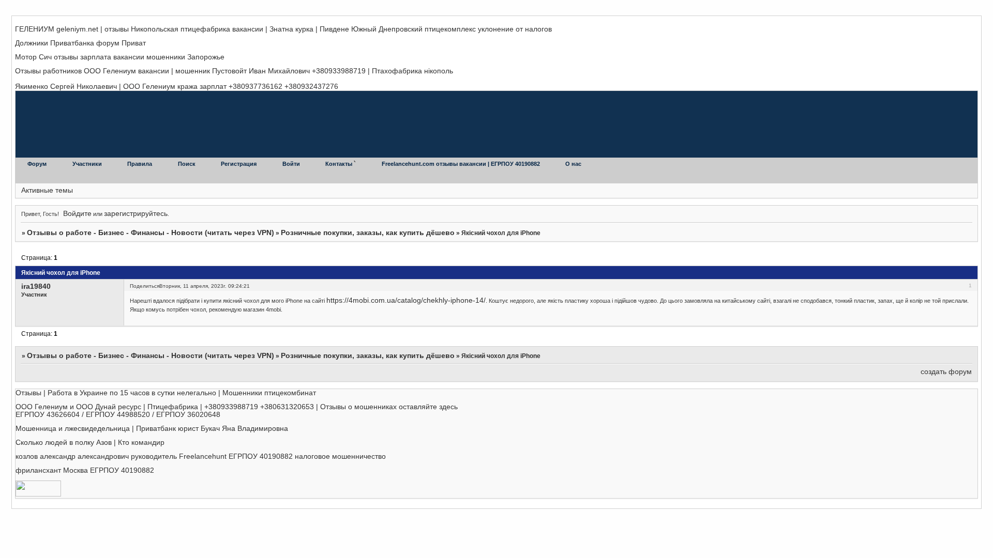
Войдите (77, 214)
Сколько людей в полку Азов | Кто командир (90, 442)
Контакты (339, 164)
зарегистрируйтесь (136, 214)
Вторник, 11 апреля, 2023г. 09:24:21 (204, 286)
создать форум (946, 372)
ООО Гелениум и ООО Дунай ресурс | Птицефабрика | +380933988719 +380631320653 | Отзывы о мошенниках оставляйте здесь (237, 407)
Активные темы (47, 190)
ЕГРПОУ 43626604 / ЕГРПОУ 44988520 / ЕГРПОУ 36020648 (118, 415)
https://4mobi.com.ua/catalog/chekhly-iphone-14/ (406, 300)
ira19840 (36, 286)
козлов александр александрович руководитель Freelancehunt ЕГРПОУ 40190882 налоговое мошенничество (201, 456)
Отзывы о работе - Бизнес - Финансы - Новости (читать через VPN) (150, 233)
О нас (573, 164)
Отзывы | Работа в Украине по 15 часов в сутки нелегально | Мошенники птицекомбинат (166, 393)
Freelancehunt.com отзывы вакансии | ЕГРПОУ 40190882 (461, 164)
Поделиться (144, 286)
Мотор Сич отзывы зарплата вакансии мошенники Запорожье (119, 57)
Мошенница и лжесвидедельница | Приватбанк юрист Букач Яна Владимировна (152, 428)
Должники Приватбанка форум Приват (80, 43)
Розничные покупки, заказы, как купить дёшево (368, 233)
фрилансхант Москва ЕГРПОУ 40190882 (85, 470)
